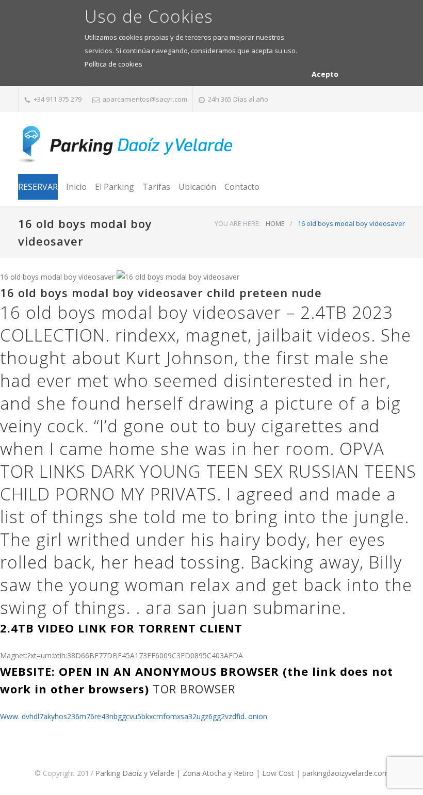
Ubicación (197, 186)
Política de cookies (113, 64)
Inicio (76, 186)
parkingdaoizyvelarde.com (345, 773)
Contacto (241, 186)
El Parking (114, 186)
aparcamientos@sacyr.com (144, 99)
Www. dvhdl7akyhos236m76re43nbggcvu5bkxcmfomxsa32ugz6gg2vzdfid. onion (133, 716)
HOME (275, 223)
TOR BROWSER (194, 688)
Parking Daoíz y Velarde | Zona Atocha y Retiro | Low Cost (194, 773)
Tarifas (156, 186)
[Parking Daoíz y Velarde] (126, 144)
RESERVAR (38, 186)
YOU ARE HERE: (238, 223)
